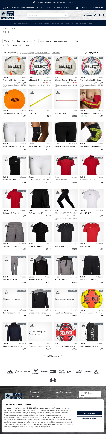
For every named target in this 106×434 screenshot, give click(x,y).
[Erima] (35, 371)
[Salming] (87, 371)
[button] (62, 15)
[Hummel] (44, 371)
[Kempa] (53, 371)
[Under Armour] (53, 380)
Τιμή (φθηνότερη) (27, 53)
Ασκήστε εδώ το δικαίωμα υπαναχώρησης (69, 397)
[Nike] (70, 371)
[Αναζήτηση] (66, 15)
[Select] (96, 371)
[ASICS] (18, 371)
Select (13, 29)
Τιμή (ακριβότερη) (42, 53)
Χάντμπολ (5, 29)
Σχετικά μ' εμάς (88, 15)
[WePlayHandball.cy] (16, 398)
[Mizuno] (61, 371)
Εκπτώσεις (56, 53)
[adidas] (10, 371)
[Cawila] (27, 371)
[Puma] (79, 371)
